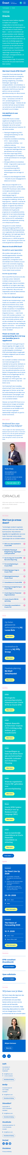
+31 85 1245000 (8, 1076)
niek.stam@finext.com (11, 472)
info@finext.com (8, 1074)
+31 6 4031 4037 (9, 474)
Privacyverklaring (6, 1151)
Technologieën (5, 8)
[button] (21, 3)
